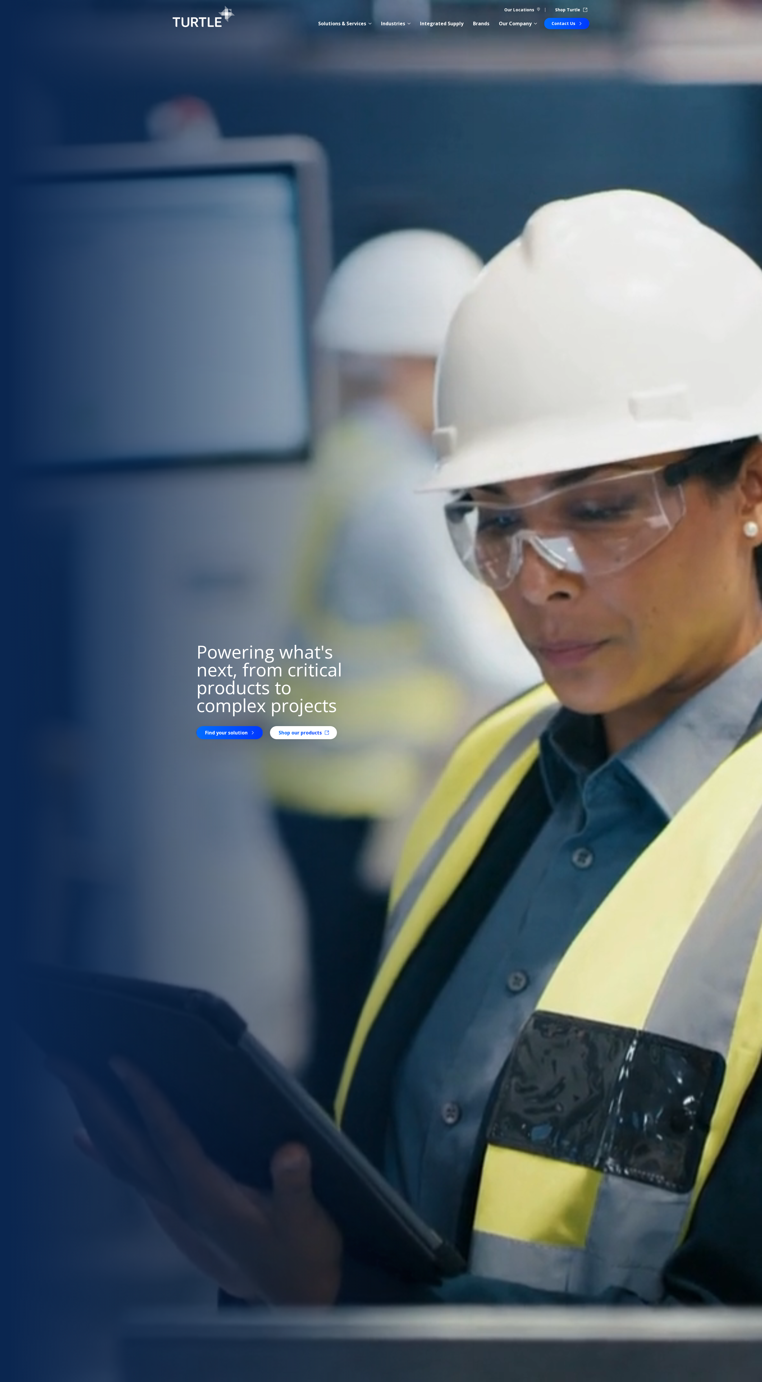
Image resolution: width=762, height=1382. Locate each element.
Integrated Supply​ (441, 23)
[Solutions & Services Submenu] (370, 23)
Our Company (515, 23)
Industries (393, 23)
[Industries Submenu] (409, 23)
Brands (481, 23)
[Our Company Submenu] (535, 23)
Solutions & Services (342, 23)
